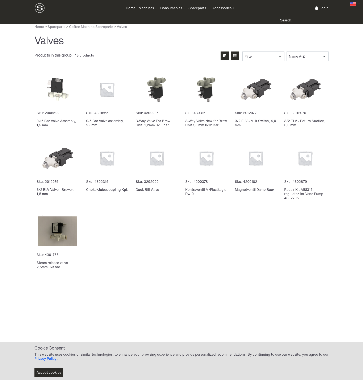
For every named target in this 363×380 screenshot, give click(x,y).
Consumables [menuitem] (171, 8)
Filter (249, 56)
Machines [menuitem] (146, 8)
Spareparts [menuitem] (197, 8)
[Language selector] (355, 4)
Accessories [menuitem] (221, 8)
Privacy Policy (45, 358)
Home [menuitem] (130, 8)
